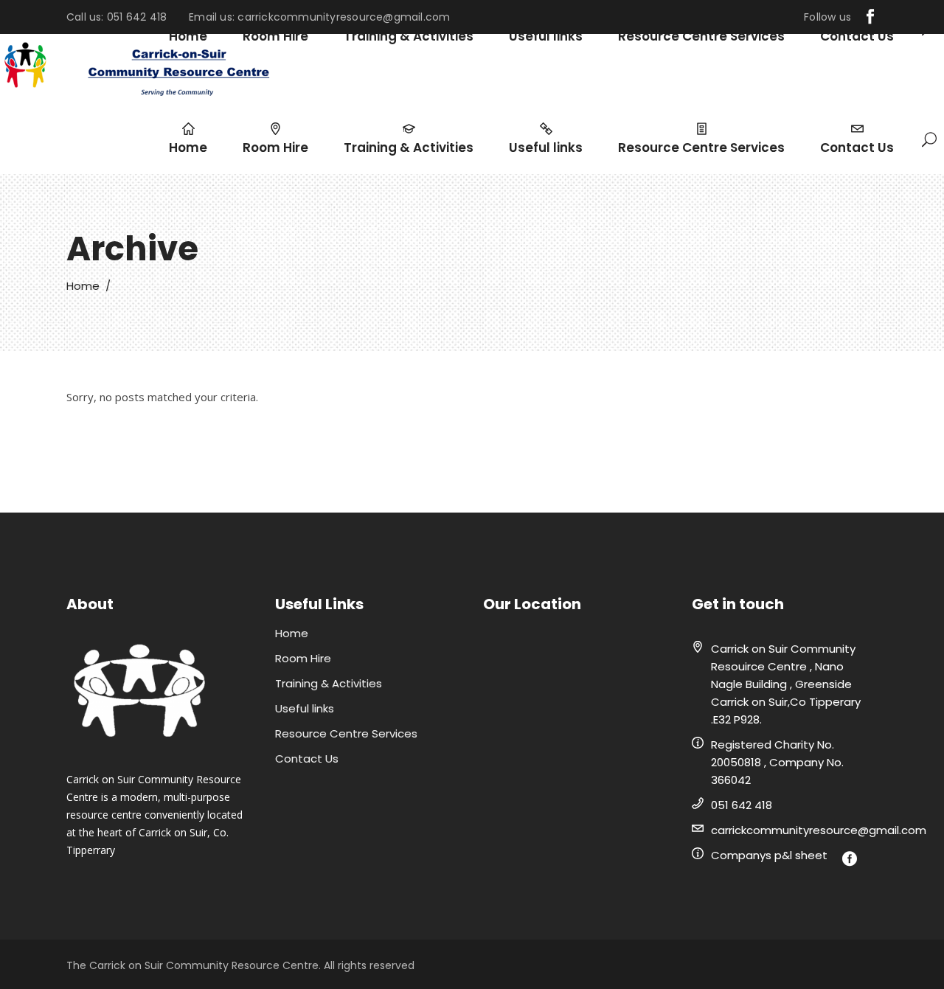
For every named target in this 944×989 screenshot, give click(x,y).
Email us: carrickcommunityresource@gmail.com (319, 17)
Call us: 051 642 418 (116, 17)
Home (83, 286)
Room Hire (303, 658)
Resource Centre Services (346, 733)
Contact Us (307, 758)
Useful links (304, 708)
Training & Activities (328, 683)
